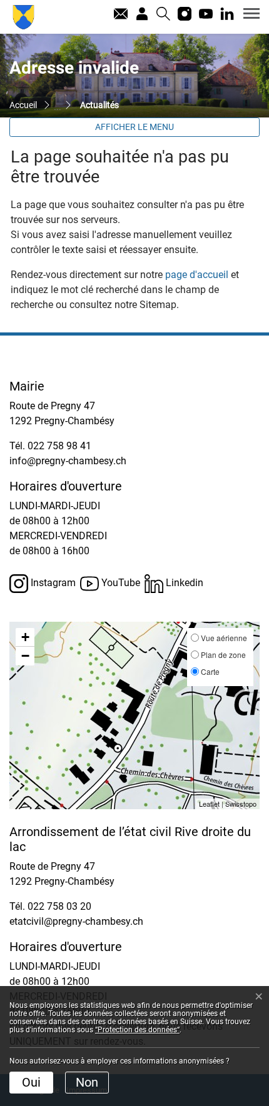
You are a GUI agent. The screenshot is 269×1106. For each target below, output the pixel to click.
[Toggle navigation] (247, 13)
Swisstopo (240, 804)
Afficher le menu (134, 127)
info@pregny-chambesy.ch (67, 461)
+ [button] (25, 637)
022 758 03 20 (59, 906)
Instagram (52, 583)
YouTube (119, 583)
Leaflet (209, 804)
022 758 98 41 (59, 446)
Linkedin (183, 583)
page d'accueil (196, 275)
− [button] (25, 656)
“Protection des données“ (137, 1029)
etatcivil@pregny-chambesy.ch (76, 921)
